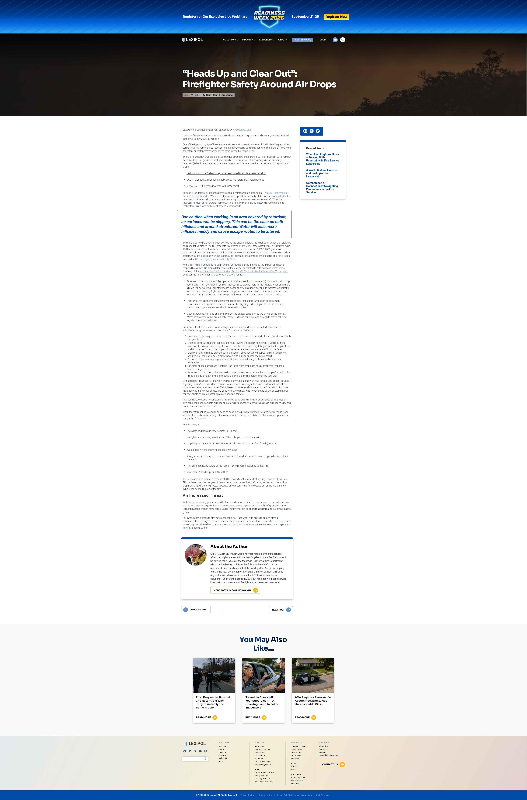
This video (188, 479)
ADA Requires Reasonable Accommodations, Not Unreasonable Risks (313, 701)
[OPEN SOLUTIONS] (237, 39)
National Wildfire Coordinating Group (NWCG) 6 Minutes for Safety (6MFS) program (243, 271)
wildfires (194, 147)
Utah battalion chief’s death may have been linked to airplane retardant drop (226, 173)
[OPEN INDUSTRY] (254, 39)
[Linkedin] (190, 751)
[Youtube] (200, 751)
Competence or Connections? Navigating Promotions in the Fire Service (322, 187)
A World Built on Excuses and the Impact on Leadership (322, 173)
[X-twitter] (195, 751)
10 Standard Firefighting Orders (239, 304)
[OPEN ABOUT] (287, 39)
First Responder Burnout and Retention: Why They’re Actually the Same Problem (213, 702)
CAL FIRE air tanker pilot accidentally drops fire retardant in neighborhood (225, 179)
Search (205, 758)
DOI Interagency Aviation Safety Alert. (215, 259)
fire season (194, 502)
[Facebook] (184, 751)
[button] (305, 131)
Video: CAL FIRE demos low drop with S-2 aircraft (213, 186)
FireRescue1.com (242, 129)
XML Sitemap (322, 795)
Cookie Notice (265, 795)
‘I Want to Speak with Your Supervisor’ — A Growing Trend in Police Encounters (262, 702)
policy (280, 521)
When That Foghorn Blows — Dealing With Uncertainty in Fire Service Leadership (322, 159)
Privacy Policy (247, 795)
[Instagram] (205, 751)
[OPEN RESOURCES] (273, 39)
